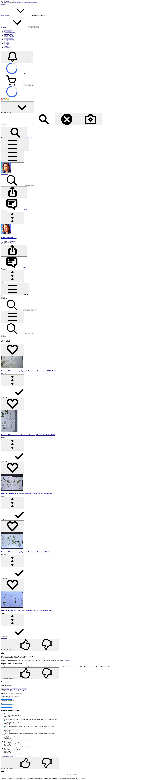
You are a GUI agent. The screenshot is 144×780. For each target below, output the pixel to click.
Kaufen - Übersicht (8, 35)
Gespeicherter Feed (8, 38)
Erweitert (29, 137)
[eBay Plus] (24, 2)
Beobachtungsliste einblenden (38, 15)
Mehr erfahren (67, 660)
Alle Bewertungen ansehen (7, 756)
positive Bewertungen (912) (9, 241)
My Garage (6, 42)
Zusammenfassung (8, 30)
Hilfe (36, 2)
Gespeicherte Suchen (9, 39)
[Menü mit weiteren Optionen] (12, 380)
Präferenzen (6, 43)
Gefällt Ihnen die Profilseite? (7, 649)
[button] (14, 133)
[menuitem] (72, 392)
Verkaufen (3, 4)
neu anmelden (18, 2)
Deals (28, 2)
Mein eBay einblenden (34, 27)
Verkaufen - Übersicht (9, 36)
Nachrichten (6, 44)
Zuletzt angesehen (8, 31)
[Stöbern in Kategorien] (12, 157)
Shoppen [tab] (3, 295)
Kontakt (2, 282)
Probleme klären (7, 47)
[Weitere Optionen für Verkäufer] (12, 218)
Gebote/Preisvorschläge (9, 32)
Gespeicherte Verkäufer (9, 40)
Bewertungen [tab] (4, 298)
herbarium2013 (4, 174)
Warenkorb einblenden (28, 85)
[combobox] (16, 124)
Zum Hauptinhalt (5, 1)
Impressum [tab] (3, 297)
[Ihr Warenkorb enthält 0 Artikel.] (12, 85)
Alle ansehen (4, 638)
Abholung (32, 2)
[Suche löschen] (67, 119)
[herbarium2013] (6, 172)
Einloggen (9, 2)
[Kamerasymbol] (90, 119)
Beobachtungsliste (8, 34)
